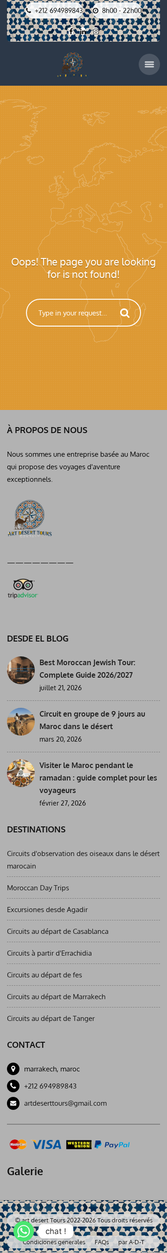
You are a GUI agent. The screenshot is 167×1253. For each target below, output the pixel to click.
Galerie (25, 1171)
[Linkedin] (83, 31)
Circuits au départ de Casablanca (58, 931)
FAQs (102, 1242)
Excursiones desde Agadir (47, 909)
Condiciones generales (54, 1242)
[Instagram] (96, 31)
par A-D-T (131, 1242)
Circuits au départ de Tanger (51, 1018)
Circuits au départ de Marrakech (56, 996)
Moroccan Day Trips (38, 887)
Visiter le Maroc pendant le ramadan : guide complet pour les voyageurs (98, 778)
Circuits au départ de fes (44, 974)
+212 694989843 (50, 1086)
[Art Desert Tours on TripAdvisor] (22, 587)
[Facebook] (71, 31)
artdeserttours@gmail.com (65, 1103)
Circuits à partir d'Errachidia (49, 953)
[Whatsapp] (23, 1231)
